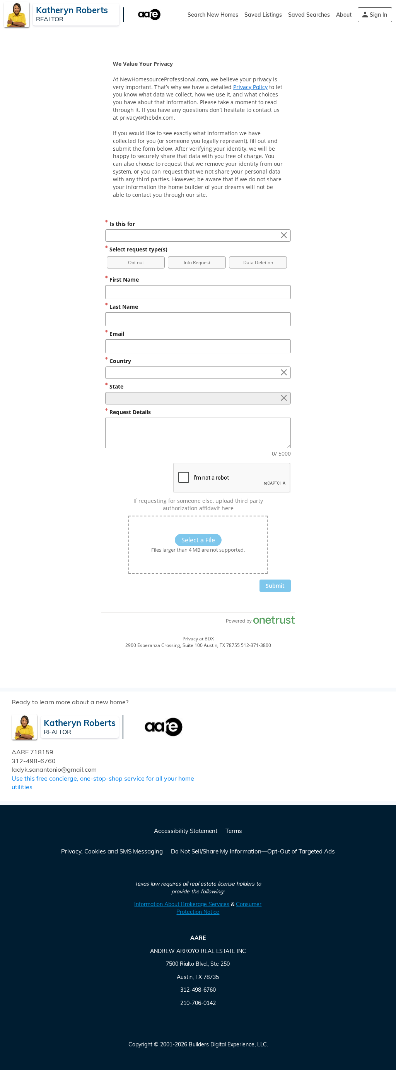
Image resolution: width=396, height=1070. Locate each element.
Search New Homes (213, 14)
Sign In (378, 14)
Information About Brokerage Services (181, 904)
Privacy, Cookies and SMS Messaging (112, 851)
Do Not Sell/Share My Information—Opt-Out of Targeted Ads (253, 851)
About (344, 14)
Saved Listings (263, 14)
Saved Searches (309, 14)
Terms (233, 830)
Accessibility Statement (185, 830)
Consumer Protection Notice (218, 908)
